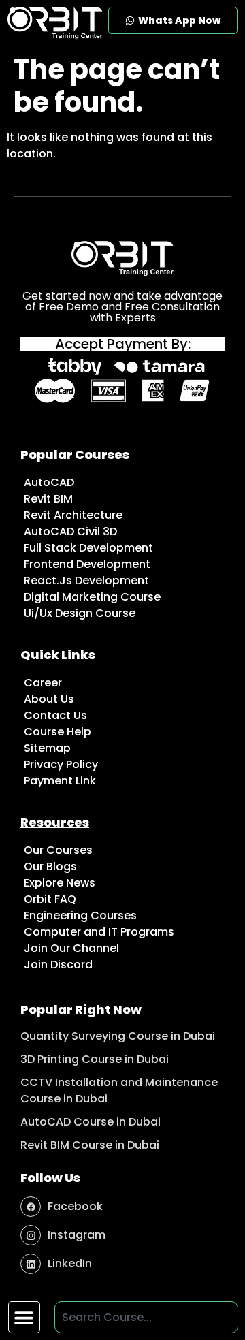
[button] (24, 1317)
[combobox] (146, 1317)
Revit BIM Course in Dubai (89, 1145)
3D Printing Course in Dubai (94, 1059)
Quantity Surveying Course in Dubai (117, 1036)
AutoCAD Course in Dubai (90, 1122)
